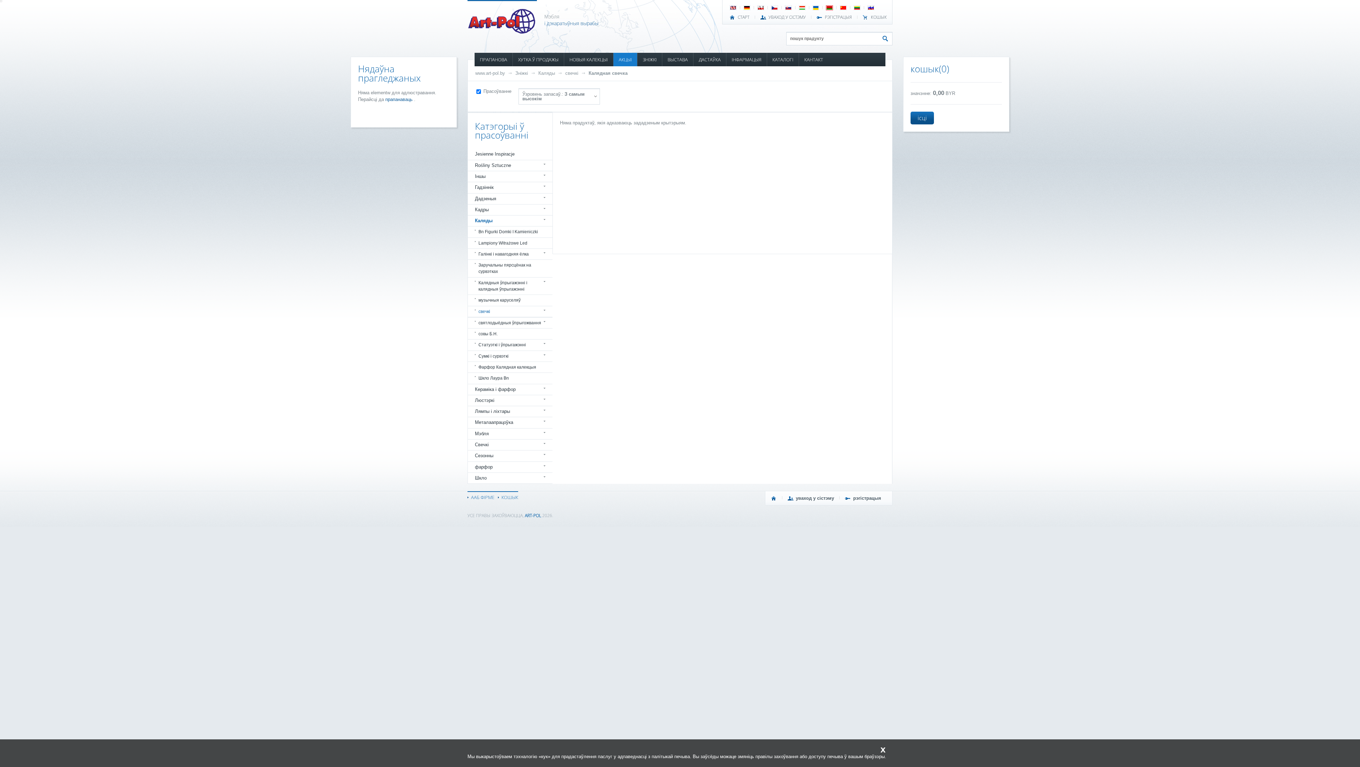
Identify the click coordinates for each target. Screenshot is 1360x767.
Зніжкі (521, 73)
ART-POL (533, 516)
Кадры (482, 209)
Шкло (481, 478)
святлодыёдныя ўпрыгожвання (509, 322)
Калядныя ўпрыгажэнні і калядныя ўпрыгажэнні (502, 286)
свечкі (571, 73)
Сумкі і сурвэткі (493, 356)
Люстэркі (484, 400)
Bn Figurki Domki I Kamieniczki (508, 231)
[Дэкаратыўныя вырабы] (502, 31)
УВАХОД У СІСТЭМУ (787, 17)
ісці (922, 118)
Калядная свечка (608, 73)
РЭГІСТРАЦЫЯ (838, 17)
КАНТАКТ (813, 59)
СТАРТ (743, 17)
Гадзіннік (484, 187)
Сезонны (484, 455)
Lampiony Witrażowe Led (502, 243)
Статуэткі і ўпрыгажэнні (502, 344)
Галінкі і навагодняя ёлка (503, 254)
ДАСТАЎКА (710, 59)
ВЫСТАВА (678, 59)
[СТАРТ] (774, 498)
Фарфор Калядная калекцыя (507, 367)
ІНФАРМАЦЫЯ (746, 59)
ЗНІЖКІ (650, 59)
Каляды (546, 73)
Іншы (480, 176)
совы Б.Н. (488, 333)
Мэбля (482, 433)
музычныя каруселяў (499, 300)
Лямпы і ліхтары (492, 411)
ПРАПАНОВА (493, 59)
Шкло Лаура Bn (493, 378)
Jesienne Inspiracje (495, 154)
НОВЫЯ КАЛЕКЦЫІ (589, 59)
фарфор (484, 467)
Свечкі (482, 444)
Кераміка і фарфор (495, 389)
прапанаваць (399, 99)
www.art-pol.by (490, 73)
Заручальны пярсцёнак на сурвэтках (504, 268)
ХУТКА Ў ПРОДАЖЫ (538, 59)
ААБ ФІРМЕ (482, 497)
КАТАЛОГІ (782, 59)
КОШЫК (879, 17)
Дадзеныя (485, 198)
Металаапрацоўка (494, 422)
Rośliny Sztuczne (493, 165)
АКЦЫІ (625, 59)
